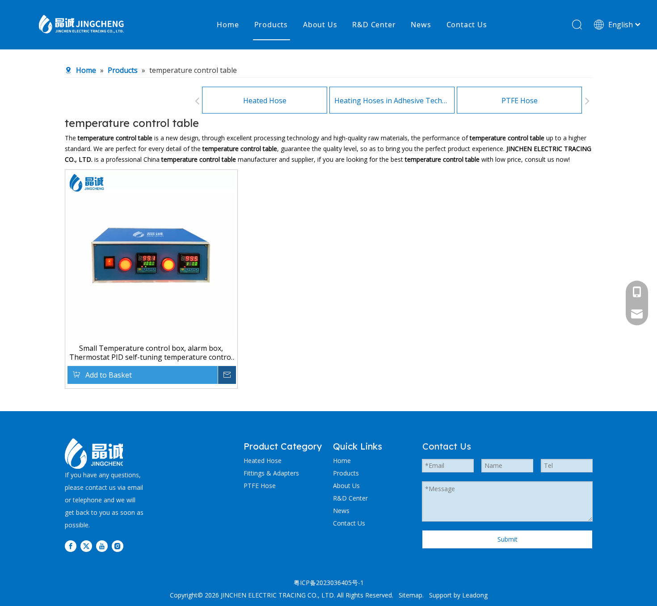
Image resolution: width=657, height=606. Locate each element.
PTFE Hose (519, 100)
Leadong (475, 595)
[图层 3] (95, 453)
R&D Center (374, 24)
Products (271, 24)
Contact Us (466, 24)
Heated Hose (264, 100)
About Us (320, 24)
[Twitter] (86, 546)
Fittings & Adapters (271, 473)
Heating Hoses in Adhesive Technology (392, 100)
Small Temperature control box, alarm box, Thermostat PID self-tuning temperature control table (151, 353)
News (421, 24)
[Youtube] (102, 546)
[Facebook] (70, 546)
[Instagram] (117, 546)
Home (228, 24)
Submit (507, 539)
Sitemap (410, 595)
